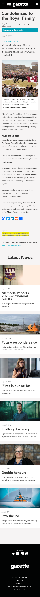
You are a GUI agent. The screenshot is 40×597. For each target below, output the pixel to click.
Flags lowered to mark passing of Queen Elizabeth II (17, 25)
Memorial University (11, 41)
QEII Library (25, 235)
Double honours (14, 472)
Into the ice (10, 515)
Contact (20, 583)
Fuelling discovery (16, 429)
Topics (4, 230)
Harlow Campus (23, 233)
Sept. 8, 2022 (7, 36)
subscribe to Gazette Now (11, 245)
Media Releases (20, 589)
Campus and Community (9, 233)
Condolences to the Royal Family (18, 16)
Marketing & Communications (20, 586)
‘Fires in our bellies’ (16, 385)
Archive (20, 580)
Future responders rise (19, 342)
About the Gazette (20, 577)
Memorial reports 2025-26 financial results (15, 296)
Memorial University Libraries (11, 235)
